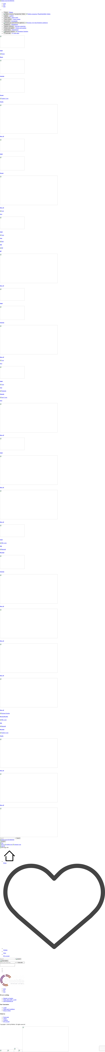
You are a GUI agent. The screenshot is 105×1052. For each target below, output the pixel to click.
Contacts (5, 1020)
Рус (4, 5)
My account (6, 1021)
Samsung (2, 76)
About (5, 1018)
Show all (2, 136)
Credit (4, 1007)
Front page (6, 1017)
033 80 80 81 (10, 0)
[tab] (6, 12)
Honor (1, 57)
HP (0, 251)
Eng (4, 6)
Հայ (4, 3)
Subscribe (20, 962)
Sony (1, 400)
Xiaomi (1, 95)
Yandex (1, 101)
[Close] (4, 961)
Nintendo (2, 394)
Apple (1, 50)
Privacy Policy (7, 1010)
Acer (1, 214)
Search (18, 838)
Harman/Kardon (4, 716)
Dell (1, 244)
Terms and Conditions (9, 1009)
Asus (1, 238)
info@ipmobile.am (8, 1001)
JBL (1, 546)
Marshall (2, 552)
